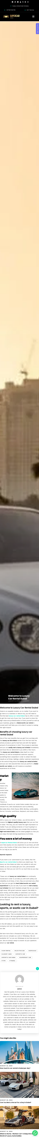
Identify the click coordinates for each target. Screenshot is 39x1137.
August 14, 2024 (6, 1131)
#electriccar (20, 950)
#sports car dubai (9, 957)
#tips (4, 960)
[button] (35, 1133)
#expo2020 (32, 950)
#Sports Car (20, 954)
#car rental (6, 950)
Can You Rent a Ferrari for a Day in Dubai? (15, 1102)
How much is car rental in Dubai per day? (15, 1068)
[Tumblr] (22, 2)
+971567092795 (10, 10)
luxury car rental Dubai (17, 716)
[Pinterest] (25, 2)
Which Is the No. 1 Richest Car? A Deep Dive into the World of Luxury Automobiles (19, 1135)
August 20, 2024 (6, 1100)
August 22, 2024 (6, 1066)
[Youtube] (20, 2)
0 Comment (25, 701)
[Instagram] (28, 2)
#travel (12, 960)
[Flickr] (18, 2)
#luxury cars (7, 954)
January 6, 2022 (14, 701)
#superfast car (25, 957)
